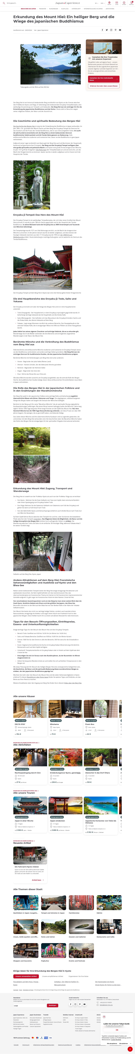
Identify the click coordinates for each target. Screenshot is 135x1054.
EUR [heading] (102, 3)
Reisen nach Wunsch (35, 1024)
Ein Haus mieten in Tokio (81, 1020)
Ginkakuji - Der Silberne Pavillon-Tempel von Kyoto (67, 982)
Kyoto (15, 985)
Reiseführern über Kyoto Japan (37, 677)
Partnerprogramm (18, 1022)
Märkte (99, 913)
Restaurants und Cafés (105, 937)
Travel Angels (78, 1028)
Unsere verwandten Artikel (26, 976)
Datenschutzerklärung (65, 1045)
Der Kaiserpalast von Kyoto (104, 982)
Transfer (42, 8)
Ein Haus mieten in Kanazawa (82, 1024)
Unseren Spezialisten (35, 1026)
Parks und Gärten (48, 937)
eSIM (64, 1020)
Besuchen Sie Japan (28, 8)
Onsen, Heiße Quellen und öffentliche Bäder (25, 937)
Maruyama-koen (60, 985)
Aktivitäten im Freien (28, 990)
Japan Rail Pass (47, 1018)
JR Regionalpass (47, 1020)
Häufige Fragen (17, 1028)
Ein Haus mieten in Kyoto (81, 1022)
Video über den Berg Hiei (72, 683)
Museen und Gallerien (77, 937)
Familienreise (74, 913)
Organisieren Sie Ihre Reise (78, 976)
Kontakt (16, 1045)
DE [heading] (96, 3)
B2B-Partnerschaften (18, 1024)
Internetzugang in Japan (93, 8)
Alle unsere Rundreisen (36, 1018)
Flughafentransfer (47, 1024)
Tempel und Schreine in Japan (53, 913)
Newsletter (16, 1020)
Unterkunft (76, 8)
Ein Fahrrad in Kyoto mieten (27, 867)
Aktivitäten (110, 8)
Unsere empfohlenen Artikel (52, 976)
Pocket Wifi (66, 1022)
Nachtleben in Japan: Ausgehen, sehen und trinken (25, 913)
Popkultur (45, 961)
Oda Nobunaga (41, 150)
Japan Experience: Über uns (20, 1018)
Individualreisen (34, 1022)
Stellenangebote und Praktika (20, 1026)
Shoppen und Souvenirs (22, 961)
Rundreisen (53, 8)
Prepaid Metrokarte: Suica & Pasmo (52, 1022)
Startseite (15, 990)
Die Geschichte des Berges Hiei (24, 126)
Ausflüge (64, 8)
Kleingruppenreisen (22, 817)
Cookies (78, 1045)
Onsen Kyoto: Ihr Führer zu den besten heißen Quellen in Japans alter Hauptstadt (108, 985)
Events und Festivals (77, 961)
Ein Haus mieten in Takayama (82, 1026)
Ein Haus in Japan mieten (81, 1018)
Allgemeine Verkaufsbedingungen (43, 1045)
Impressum (25, 1045)
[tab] (26, 976)
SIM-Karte (65, 1018)
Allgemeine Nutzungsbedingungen (95, 1045)
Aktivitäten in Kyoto (22, 769)
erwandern (37, 519)
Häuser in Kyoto (21, 720)
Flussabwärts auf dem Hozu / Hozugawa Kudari (26, 982)
